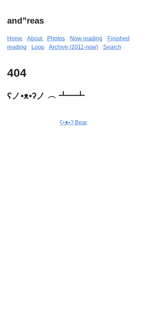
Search (112, 47)
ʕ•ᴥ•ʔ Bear (73, 122)
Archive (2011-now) (73, 47)
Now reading (86, 38)
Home (14, 38)
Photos (56, 38)
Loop (37, 47)
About (35, 38)
